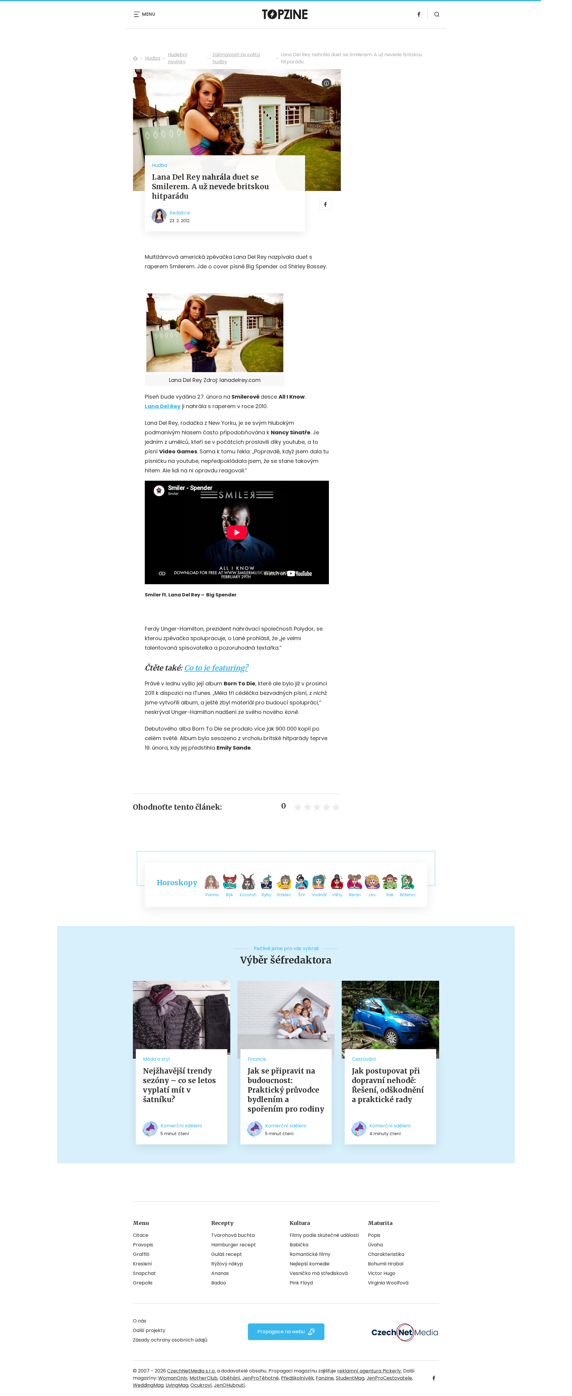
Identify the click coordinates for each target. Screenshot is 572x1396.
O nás (139, 1320)
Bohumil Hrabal (385, 1263)
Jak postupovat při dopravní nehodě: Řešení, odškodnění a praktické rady (388, 1085)
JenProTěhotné (260, 1378)
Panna (212, 895)
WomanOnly (172, 1378)
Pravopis (143, 1244)
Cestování (364, 1059)
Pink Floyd (301, 1282)
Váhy (337, 895)
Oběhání (230, 1378)
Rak (390, 895)
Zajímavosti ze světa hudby (236, 58)
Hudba (152, 58)
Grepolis (143, 1282)
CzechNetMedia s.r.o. (191, 1370)
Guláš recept (226, 1254)
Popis (374, 1235)
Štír (301, 895)
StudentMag (350, 1378)
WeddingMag (148, 1385)
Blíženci (407, 895)
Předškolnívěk (297, 1378)
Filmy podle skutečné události (324, 1235)
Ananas (220, 1273)
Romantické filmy (310, 1254)
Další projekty (149, 1330)
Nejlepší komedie (309, 1263)
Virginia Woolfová (388, 1282)
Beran (355, 895)
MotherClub (203, 1378)
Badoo (218, 1282)
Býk (229, 895)
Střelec (284, 895)
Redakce (180, 212)
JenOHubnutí (229, 1385)
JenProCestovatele (389, 1378)
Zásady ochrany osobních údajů (170, 1340)
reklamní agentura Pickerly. (369, 1370)
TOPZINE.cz (135, 58)
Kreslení (142, 1263)
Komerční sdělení (181, 1125)
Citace (140, 1235)
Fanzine (325, 1378)
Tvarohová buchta (233, 1235)
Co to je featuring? (216, 668)
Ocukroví (201, 1385)
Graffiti (141, 1254)
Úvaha (375, 1244)
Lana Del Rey (163, 406)
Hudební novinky (177, 58)
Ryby (266, 895)
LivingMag (177, 1385)
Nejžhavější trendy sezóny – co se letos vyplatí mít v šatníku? (179, 1085)
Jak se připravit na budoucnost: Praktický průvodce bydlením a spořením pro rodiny (286, 1090)
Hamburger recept (233, 1244)
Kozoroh (248, 895)
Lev (372, 895)
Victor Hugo (381, 1273)
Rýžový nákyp (227, 1263)
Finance (257, 1059)
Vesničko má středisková (319, 1273)
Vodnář (319, 895)
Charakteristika (386, 1254)
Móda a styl (156, 1059)
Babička (299, 1244)
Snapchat (144, 1273)
